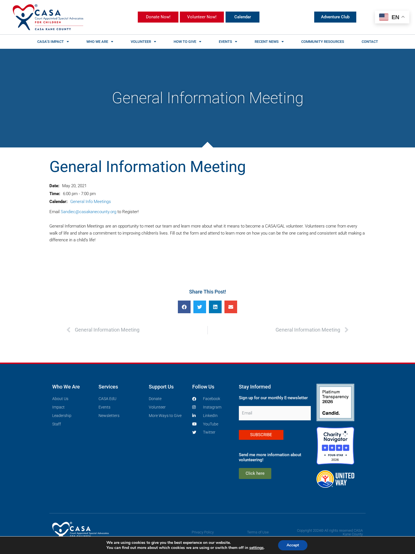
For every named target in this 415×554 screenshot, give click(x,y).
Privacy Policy (203, 532)
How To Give (185, 41)
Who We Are (97, 41)
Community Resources (322, 41)
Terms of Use (258, 532)
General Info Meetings (90, 201)
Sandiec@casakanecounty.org (88, 211)
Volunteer (141, 41)
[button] (184, 307)
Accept (293, 545)
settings (256, 547)
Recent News (267, 41)
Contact (370, 41)
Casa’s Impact (50, 41)
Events (225, 41)
